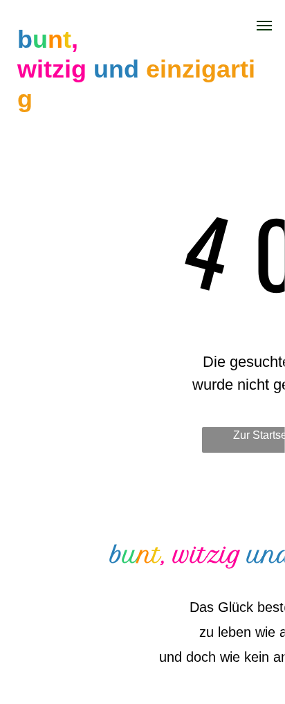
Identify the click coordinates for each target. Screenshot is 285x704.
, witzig (201, 555)
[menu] (264, 25)
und (116, 69)
